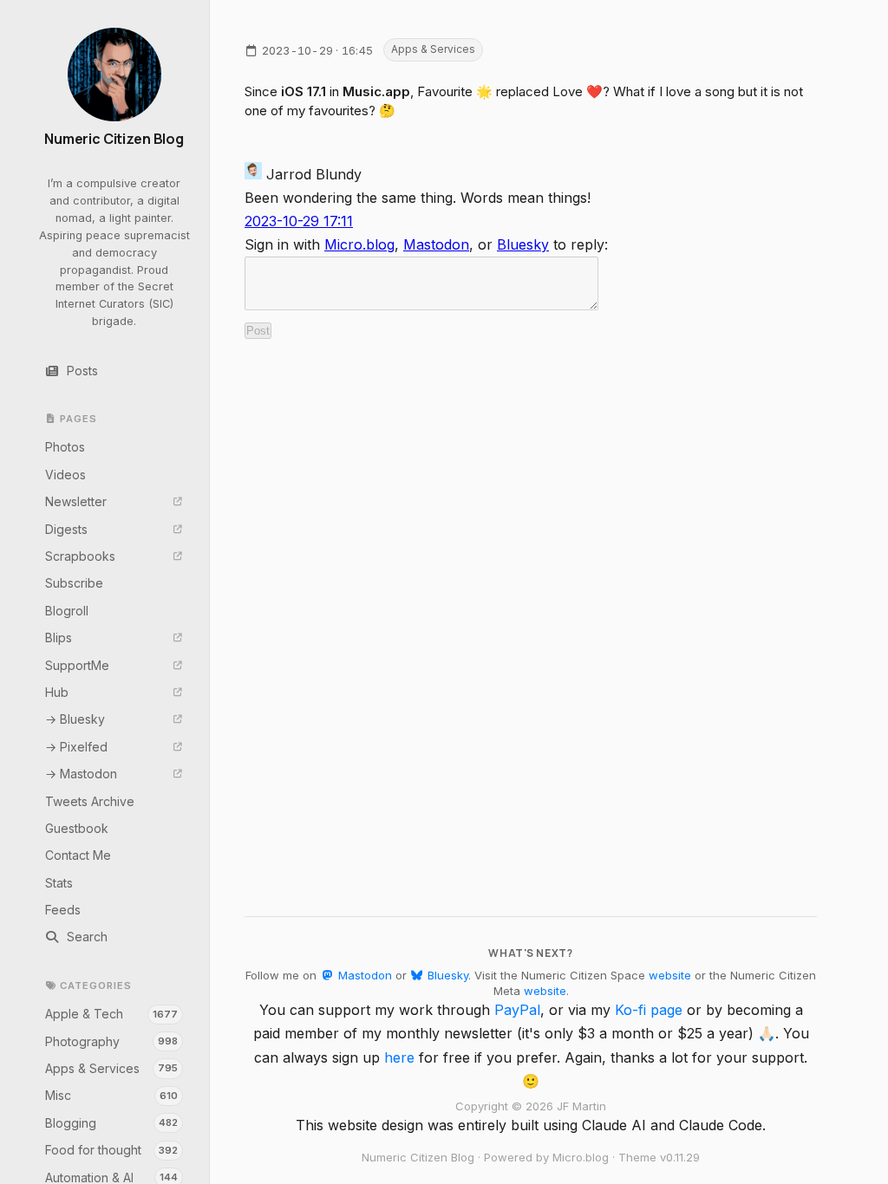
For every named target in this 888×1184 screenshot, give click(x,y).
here (399, 1057)
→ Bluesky (75, 719)
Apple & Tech (112, 1013)
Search (87, 936)
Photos (65, 446)
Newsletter (76, 501)
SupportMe (77, 665)
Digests (66, 529)
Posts (82, 370)
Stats (59, 882)
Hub (57, 692)
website (670, 975)
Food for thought (112, 1149)
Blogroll (66, 610)
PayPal (517, 1009)
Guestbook (76, 828)
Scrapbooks (80, 556)
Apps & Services (112, 1068)
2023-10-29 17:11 (299, 221)
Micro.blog (359, 244)
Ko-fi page (648, 1009)
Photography (112, 1041)
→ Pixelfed (76, 746)
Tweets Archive (89, 801)
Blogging (112, 1123)
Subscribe (74, 583)
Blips (58, 637)
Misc (112, 1095)
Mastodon (436, 244)
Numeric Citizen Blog (114, 139)
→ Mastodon (81, 773)
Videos (65, 474)
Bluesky (523, 244)
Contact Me (78, 855)
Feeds (63, 909)
